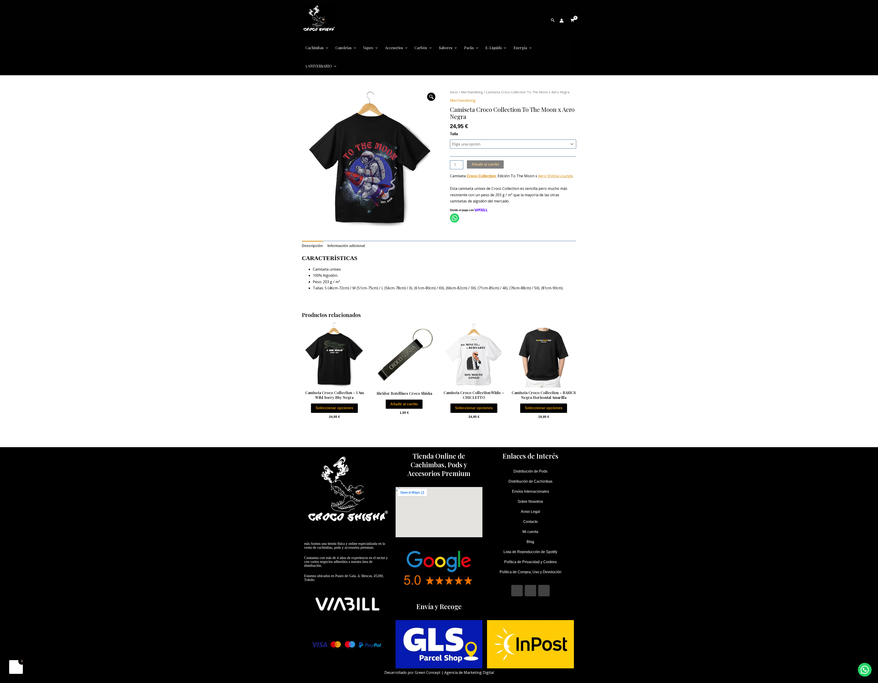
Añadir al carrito (485, 164)
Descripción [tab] (312, 246)
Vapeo (368, 47)
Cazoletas (343, 47)
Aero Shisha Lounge (555, 175)
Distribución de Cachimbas (530, 481)
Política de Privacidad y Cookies (530, 562)
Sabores (445, 47)
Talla (454, 134)
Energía (520, 47)
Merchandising (472, 92)
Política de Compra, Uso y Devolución (530, 572)
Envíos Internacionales (530, 491)
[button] (431, 97)
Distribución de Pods (530, 471)
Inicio (454, 92)
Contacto (530, 522)
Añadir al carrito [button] (404, 404)
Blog (530, 542)
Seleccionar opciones (334, 408)
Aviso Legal (530, 512)
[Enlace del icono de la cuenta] (561, 21)
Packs (469, 47)
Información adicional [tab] (346, 246)
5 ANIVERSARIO (318, 66)
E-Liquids (493, 47)
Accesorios (394, 47)
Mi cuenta (530, 532)
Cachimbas (314, 47)
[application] (326, 48)
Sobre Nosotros (530, 501)
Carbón (421, 47)
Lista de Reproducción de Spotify (530, 552)
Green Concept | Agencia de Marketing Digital (454, 672)
